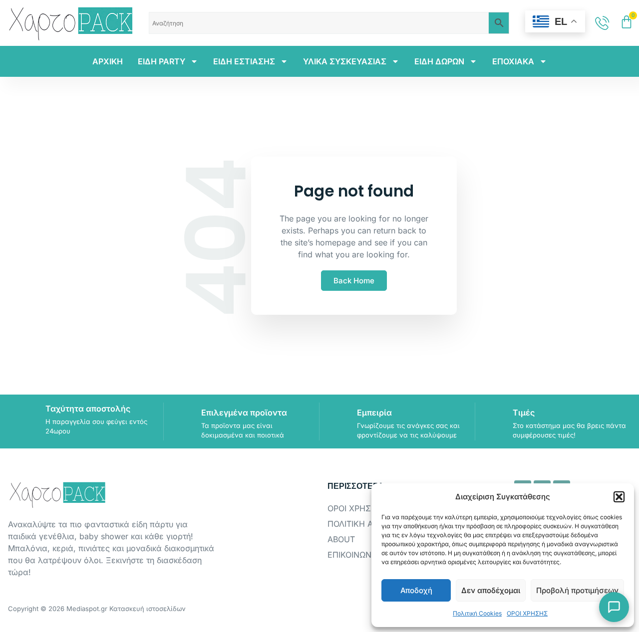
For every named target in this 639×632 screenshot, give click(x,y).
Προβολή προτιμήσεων (577, 590)
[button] (619, 497)
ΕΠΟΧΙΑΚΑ (513, 61)
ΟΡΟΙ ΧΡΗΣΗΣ (527, 613)
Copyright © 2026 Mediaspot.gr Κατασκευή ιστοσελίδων (97, 609)
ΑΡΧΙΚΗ (107, 61)
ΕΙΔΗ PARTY (161, 61)
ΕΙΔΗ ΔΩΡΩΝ (439, 61)
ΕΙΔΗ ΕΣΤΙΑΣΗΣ (244, 61)
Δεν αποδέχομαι (490, 590)
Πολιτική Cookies (477, 613)
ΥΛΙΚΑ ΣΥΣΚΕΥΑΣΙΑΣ (344, 61)
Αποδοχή (416, 590)
